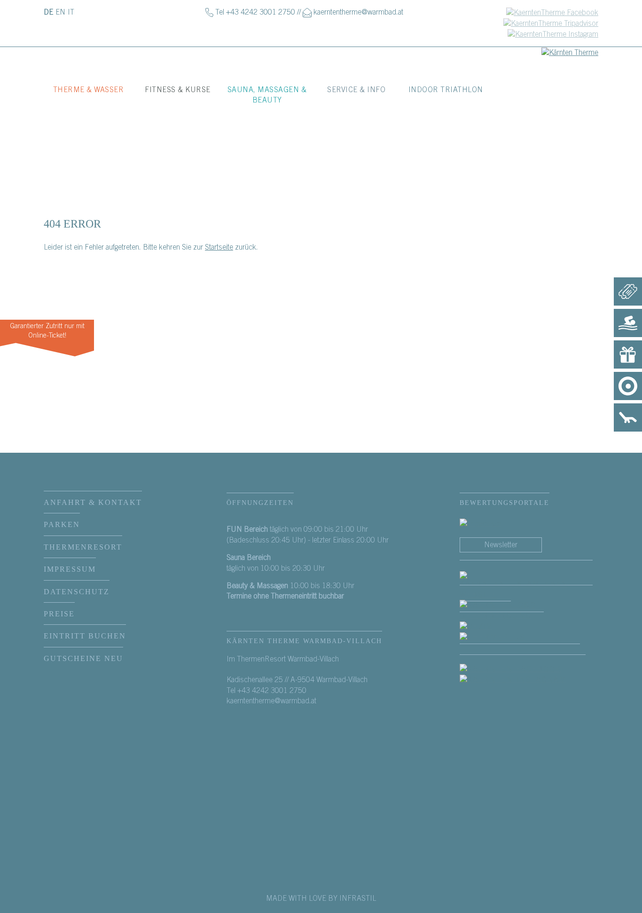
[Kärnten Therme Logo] (569, 52)
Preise (59, 614)
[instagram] (523, 680)
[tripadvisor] (480, 523)
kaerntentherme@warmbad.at (358, 12)
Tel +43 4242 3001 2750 (255, 12)
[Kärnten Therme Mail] (307, 12)
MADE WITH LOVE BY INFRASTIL (321, 898)
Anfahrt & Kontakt (93, 502)
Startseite (219, 247)
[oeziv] (485, 626)
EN (60, 12)
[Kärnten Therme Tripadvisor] (550, 23)
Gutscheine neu (83, 658)
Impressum (70, 569)
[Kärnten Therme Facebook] (552, 12)
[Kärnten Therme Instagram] (553, 34)
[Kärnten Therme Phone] (209, 12)
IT (71, 12)
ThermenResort (83, 547)
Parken (62, 524)
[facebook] (526, 585)
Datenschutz (77, 592)
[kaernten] (526, 610)
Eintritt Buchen (85, 636)
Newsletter (500, 545)
